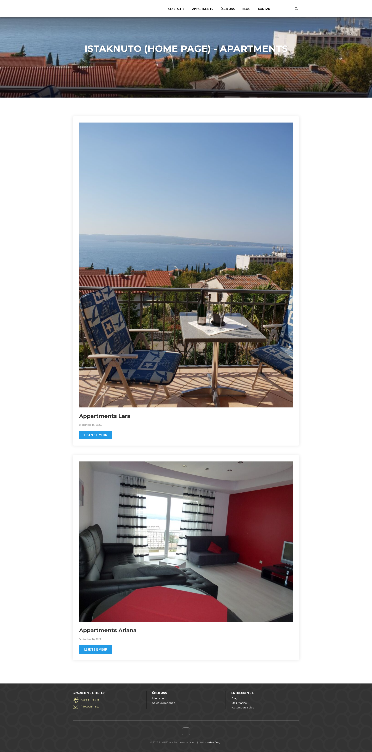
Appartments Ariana (108, 630)
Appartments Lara (104, 416)
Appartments (202, 9)
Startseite (176, 9)
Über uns (228, 9)
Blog (246, 9)
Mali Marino (239, 702)
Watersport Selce (242, 707)
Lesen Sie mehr (95, 435)
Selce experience (163, 702)
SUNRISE (88, 9)
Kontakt (265, 9)
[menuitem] (282, 9)
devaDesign (215, 742)
